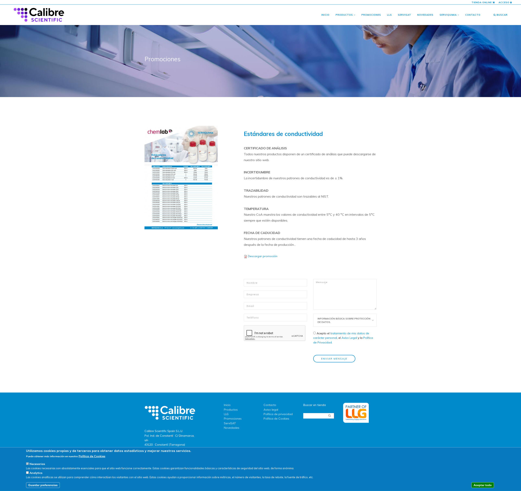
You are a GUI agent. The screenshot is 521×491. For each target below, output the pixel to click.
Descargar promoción (262, 256)
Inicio (325, 14)
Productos (345, 14)
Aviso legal (271, 409)
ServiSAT (404, 14)
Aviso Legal (349, 338)
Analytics (36, 473)
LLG (389, 14)
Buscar (502, 14)
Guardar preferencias (43, 485)
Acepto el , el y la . (343, 337)
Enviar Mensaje (334, 358)
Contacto (473, 14)
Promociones (371, 14)
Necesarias (37, 464)
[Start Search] (329, 415)
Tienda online (482, 2)
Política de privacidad (278, 414)
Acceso (504, 2)
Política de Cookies (276, 418)
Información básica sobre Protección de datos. (343, 320)
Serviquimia (449, 14)
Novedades (425, 14)
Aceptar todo (483, 485)
